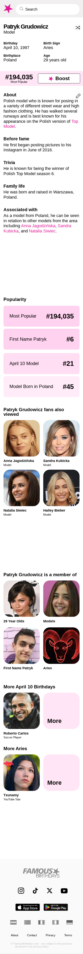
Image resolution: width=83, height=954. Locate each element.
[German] (69, 922)
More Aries (15, 748)
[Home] (41, 873)
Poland (10, 60)
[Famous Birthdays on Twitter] (47, 890)
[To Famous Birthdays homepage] (7, 9)
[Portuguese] (27, 922)
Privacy (50, 935)
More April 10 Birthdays (29, 686)
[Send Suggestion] (78, 97)
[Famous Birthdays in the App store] (27, 907)
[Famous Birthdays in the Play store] (56, 907)
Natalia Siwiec (42, 231)
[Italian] (55, 922)
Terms (68, 935)
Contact (32, 935)
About (14, 935)
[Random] (77, 27)
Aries (48, 47)
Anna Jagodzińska (38, 225)
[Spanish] (13, 922)
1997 (24, 47)
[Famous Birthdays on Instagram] (19, 890)
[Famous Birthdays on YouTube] (63, 890)
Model (9, 32)
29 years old (54, 60)
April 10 (10, 47)
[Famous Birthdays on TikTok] (33, 890)
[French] (41, 922)
